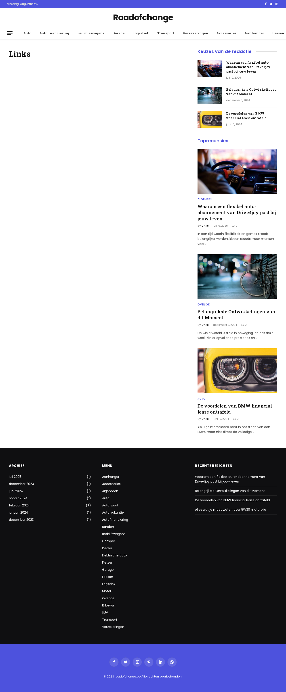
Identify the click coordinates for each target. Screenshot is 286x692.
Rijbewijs (108, 605)
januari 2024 (18, 512)
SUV (105, 612)
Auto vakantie (113, 512)
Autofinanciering (54, 33)
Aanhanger (254, 33)
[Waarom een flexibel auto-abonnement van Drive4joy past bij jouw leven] (210, 68)
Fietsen (107, 562)
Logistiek (140, 33)
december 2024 (21, 484)
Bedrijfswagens (90, 33)
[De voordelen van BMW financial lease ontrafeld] (210, 119)
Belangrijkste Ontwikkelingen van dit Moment (251, 91)
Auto (27, 33)
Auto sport (110, 505)
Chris (205, 226)
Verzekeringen (195, 33)
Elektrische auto (114, 555)
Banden (108, 527)
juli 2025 (15, 477)
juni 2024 (16, 491)
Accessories (226, 33)
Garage (118, 33)
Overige (204, 304)
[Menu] (10, 33)
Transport (166, 33)
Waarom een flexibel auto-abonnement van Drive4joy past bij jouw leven (248, 66)
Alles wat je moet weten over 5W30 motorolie (230, 509)
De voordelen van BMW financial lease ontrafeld (246, 115)
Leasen (107, 577)
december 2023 (21, 519)
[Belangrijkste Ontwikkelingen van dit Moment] (210, 95)
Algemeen (205, 199)
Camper (108, 541)
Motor (106, 591)
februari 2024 (19, 505)
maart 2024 (18, 498)
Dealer (107, 548)
